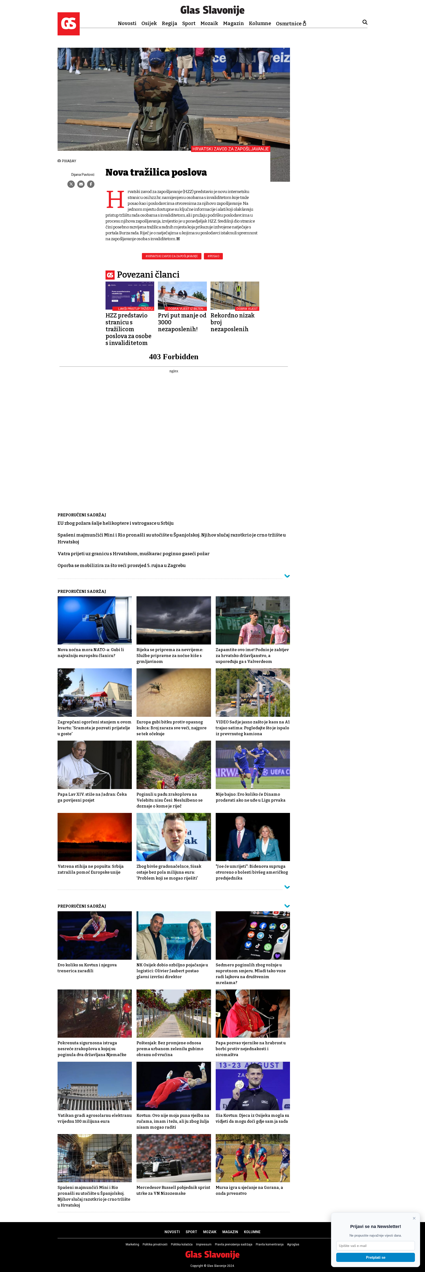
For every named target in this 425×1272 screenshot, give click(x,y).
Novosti (127, 23)
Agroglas (293, 1244)
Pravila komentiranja (270, 1244)
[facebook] (90, 184)
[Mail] (81, 184)
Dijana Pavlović (82, 175)
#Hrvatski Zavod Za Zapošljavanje (172, 256)
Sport (189, 23)
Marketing (132, 1244)
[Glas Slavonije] (69, 33)
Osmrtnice (289, 24)
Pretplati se (375, 1257)
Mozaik (209, 23)
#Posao (213, 256)
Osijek (149, 23)
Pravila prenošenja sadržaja (233, 1244)
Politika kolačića (182, 1244)
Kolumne (260, 23)
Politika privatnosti (155, 1244)
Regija (169, 23)
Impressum (204, 1244)
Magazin (233, 23)
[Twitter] (71, 184)
